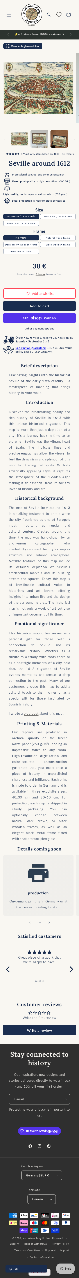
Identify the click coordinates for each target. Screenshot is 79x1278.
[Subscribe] (65, 1099)
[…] (19, 139)
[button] (9, 15)
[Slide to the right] (74, 140)
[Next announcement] (71, 34)
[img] (40, 952)
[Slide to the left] (5, 140)
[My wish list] (59, 14)
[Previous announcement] (8, 34)
